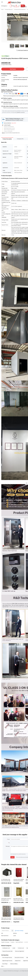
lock (2, 933)
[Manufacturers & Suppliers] (14, 2)
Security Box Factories (19, 957)
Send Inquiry (13, 69)
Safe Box (15, 933)
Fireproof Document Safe (7, 951)
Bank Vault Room (4, 935)
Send (12, 857)
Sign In (3, 132)
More (2, 966)
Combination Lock (6, 948)
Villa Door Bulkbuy (14, 963)
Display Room (18, 960)
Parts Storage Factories (7, 957)
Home (2, 9)
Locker (14, 935)
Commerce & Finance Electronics (20, 9)
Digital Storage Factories (7, 960)
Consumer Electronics (9, 9)
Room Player (4, 963)
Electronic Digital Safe (19, 951)
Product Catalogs (19, 930)
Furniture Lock (21, 948)
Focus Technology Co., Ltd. (16, 970)
